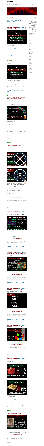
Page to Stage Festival (32, 28)
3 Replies (7, 248)
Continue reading (16, 48)
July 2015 (30, 66)
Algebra (36, 21)
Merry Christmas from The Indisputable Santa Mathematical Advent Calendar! (16, 55)
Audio (30, 22)
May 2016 (30, 58)
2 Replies (7, 207)
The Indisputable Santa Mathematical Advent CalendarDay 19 (16, 320)
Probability (30, 29)
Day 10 (13, 214)
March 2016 (30, 60)
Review (31, 30)
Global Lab (35, 24)
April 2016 (30, 59)
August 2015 (30, 65)
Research (29, 4)
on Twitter (14, 190)
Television (30, 45)
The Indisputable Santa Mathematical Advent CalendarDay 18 (16, 352)
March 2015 (30, 69)
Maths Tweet (31, 27)
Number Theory (34, 27)
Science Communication (32, 30)
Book (32, 22)
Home (7, 4)
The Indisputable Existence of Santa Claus (15, 50)
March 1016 (30, 71)
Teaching (35, 31)
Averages (36, 22)
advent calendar (18, 200)
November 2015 (30, 63)
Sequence (30, 31)
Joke (34, 25)
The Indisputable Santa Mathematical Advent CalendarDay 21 (16, 247)
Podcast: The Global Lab (20, 4)
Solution (10, 50)
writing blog (35, 35)
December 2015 (30, 62)
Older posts (8, 442)
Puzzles (26, 4)
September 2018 (31, 52)
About (32, 4)
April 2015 (30, 68)
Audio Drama (33, 22)
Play (36, 28)
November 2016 (30, 56)
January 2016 (30, 61)
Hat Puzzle (30, 25)
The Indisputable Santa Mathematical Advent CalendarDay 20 (16, 283)
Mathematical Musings (14, 4)
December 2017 (30, 53)
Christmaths (23, 200)
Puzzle (7, 50)
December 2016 (30, 55)
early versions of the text (17, 130)
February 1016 (30, 72)
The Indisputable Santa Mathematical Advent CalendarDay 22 (16, 205)
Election (35, 24)
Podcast (30, 28)
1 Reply (7, 321)
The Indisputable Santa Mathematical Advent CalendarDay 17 (16, 406)
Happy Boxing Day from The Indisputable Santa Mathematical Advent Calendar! (14, 21)
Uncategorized (30, 46)
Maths (11, 200)
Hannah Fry (10, 28)
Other (30, 42)
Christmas (21, 200)
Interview (32, 25)
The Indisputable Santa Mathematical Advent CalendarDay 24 (16, 91)
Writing (10, 4)
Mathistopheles (10, 1)
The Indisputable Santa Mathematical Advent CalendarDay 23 (16, 138)
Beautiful (30, 22)
